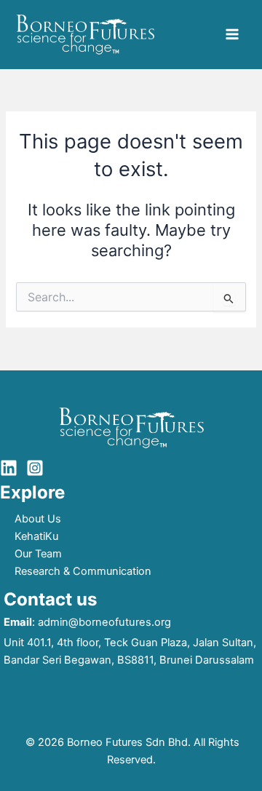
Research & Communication (83, 571)
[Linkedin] (8, 468)
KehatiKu (36, 536)
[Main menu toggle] (232, 34)
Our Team (38, 553)
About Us (38, 518)
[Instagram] (35, 468)
